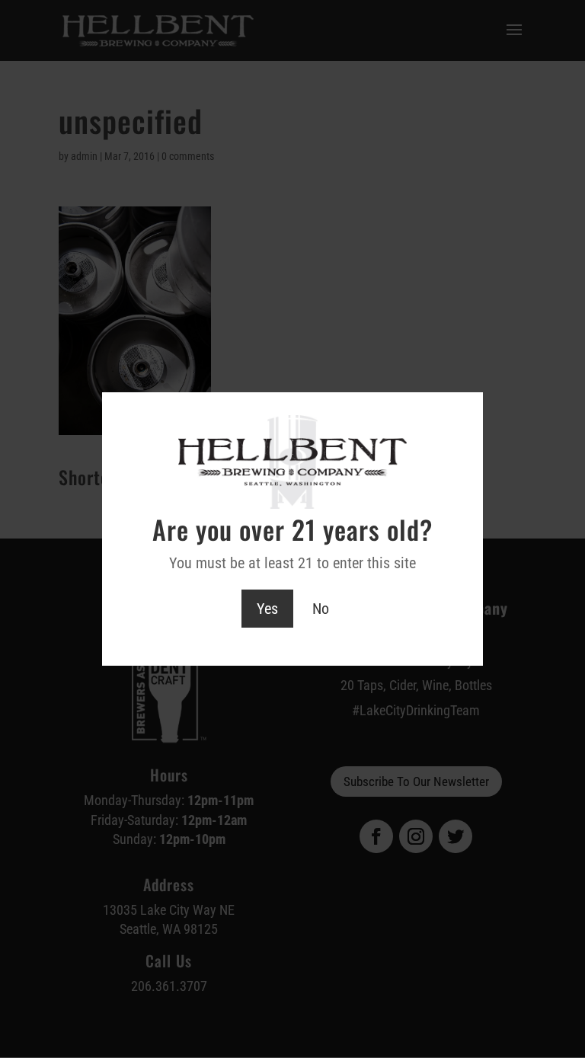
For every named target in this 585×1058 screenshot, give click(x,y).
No (320, 608)
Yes (267, 608)
